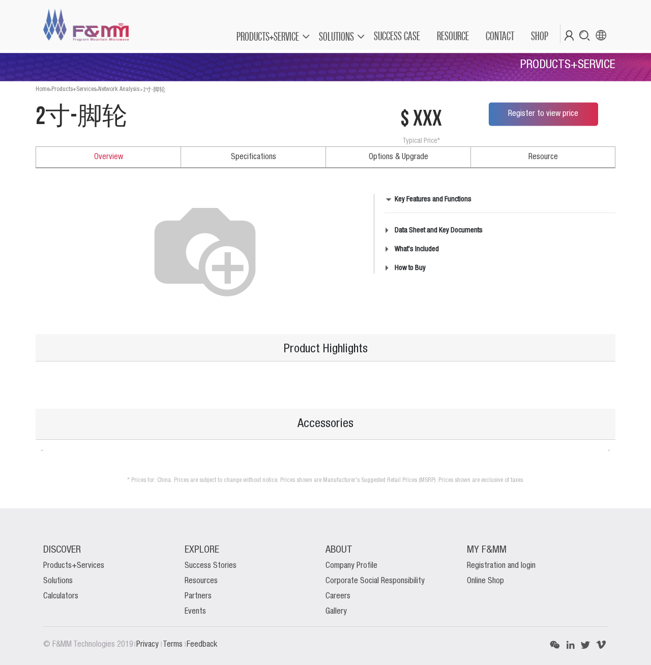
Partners (198, 596)
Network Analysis (118, 89)
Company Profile (351, 565)
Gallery (336, 611)
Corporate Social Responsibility (375, 581)
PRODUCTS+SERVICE (267, 36)
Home (42, 89)
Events (195, 611)
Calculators (60, 596)
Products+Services (73, 89)
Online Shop (485, 581)
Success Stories (210, 565)
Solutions (58, 581)
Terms (174, 644)
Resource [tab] (543, 157)
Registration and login (501, 565)
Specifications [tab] (253, 157)
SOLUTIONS (336, 36)
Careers (338, 596)
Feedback (202, 644)
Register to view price (543, 113)
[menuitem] (396, 36)
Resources (201, 581)
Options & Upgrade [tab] (398, 157)
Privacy (148, 644)
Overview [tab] (108, 157)
